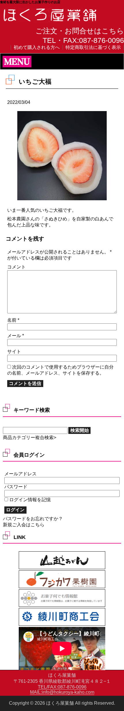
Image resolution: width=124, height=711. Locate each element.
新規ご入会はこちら (23, 524)
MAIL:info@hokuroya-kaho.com (62, 692)
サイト (14, 351)
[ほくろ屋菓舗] (50, 22)
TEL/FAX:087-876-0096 (62, 687)
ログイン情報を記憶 (29, 499)
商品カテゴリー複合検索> (29, 437)
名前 (13, 320)
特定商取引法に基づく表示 (93, 47)
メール (15, 335)
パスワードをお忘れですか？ (33, 518)
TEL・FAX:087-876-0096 (83, 40)
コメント (16, 266)
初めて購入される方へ (37, 47)
